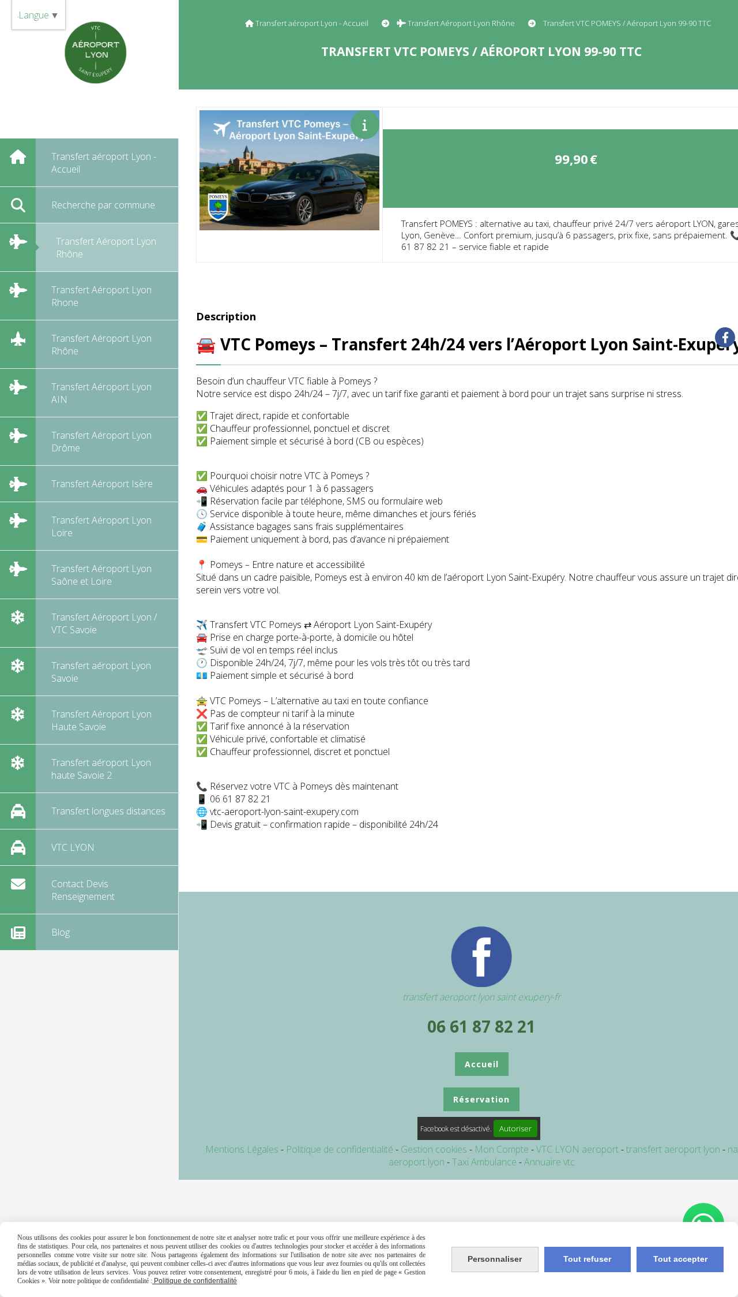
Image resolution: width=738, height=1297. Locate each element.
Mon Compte (502, 1149)
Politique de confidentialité (339, 1149)
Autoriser (515, 1128)
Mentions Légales (241, 1149)
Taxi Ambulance (485, 1162)
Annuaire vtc (549, 1162)
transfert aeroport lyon (674, 1149)
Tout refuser (587, 1259)
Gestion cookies (435, 1149)
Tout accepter (680, 1259)
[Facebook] (725, 337)
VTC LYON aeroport (578, 1149)
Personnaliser (495, 1259)
